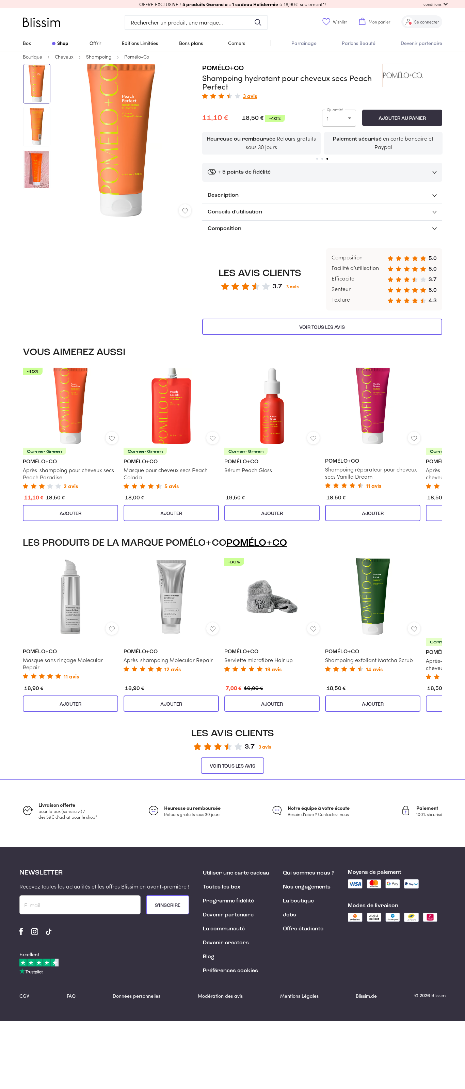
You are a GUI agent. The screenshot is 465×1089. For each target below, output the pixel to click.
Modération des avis (220, 996)
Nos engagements (307, 887)
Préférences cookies (230, 971)
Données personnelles (136, 996)
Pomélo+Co (223, 68)
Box (27, 43)
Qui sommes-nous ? (308, 873)
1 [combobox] (327, 118)
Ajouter (70, 513)
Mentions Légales (299, 996)
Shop (62, 42)
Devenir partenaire (421, 43)
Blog (208, 957)
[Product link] (70, 428)
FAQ (71, 996)
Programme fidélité (228, 901)
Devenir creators (226, 943)
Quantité (335, 109)
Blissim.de (366, 996)
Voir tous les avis (322, 327)
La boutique (298, 901)
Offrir (95, 43)
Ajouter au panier (402, 118)
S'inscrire (167, 905)
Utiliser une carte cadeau (236, 873)
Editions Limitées (140, 43)
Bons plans (191, 43)
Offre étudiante (303, 929)
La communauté (224, 929)
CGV (24, 996)
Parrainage (304, 43)
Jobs (289, 915)
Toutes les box (221, 887)
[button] (232, 4)
